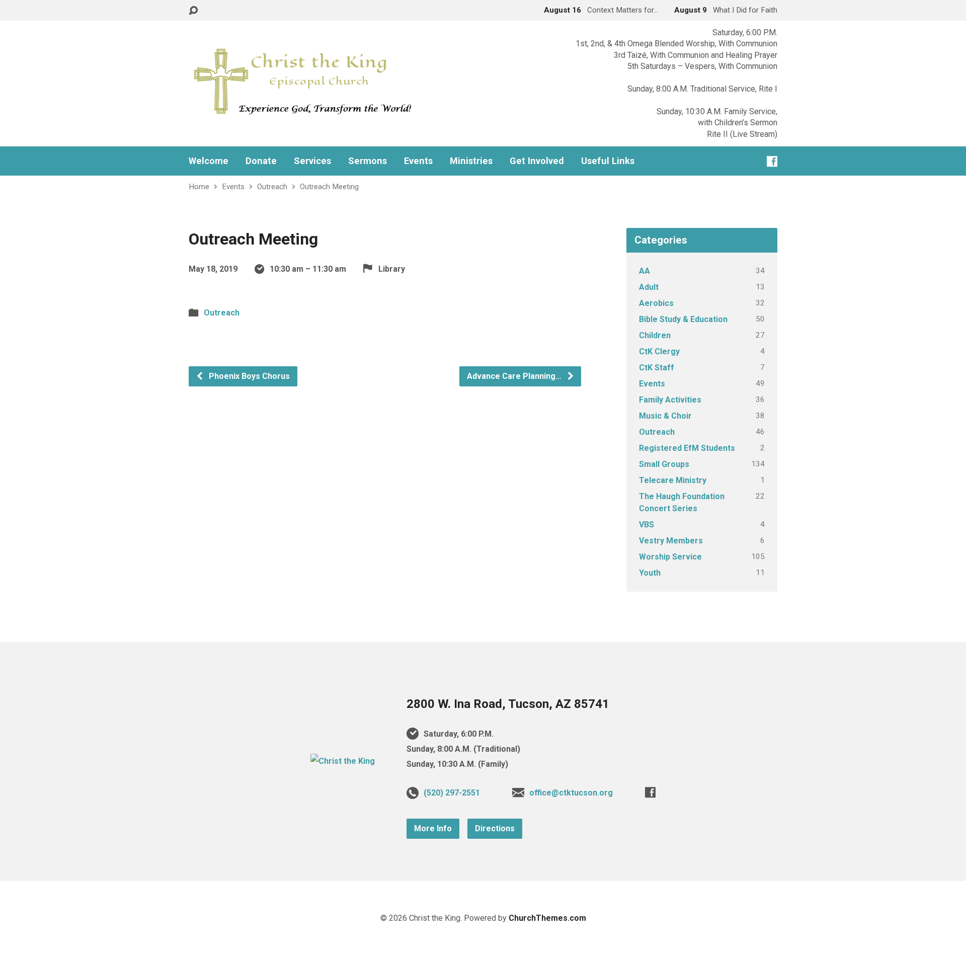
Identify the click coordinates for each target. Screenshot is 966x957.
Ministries (471, 161)
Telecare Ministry (672, 480)
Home (199, 186)
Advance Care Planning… (515, 376)
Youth (650, 573)
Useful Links (607, 161)
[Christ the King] (342, 761)
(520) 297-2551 (452, 793)
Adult (649, 287)
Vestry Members (671, 540)
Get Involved (537, 161)
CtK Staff (656, 367)
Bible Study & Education (683, 319)
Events (418, 161)
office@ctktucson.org (571, 793)
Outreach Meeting (329, 186)
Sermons (367, 161)
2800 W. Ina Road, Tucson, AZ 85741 (508, 704)
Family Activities (670, 400)
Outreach (272, 186)
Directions (495, 828)
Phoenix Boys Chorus (248, 376)
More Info (433, 828)
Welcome (208, 161)
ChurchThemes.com (547, 918)
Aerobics (656, 303)
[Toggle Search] (193, 11)
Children (655, 335)
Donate (261, 161)
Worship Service (670, 557)
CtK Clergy (659, 351)
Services (312, 161)
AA (644, 271)
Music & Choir (665, 416)
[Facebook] (772, 161)
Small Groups (664, 464)
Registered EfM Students (687, 448)
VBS (646, 524)
